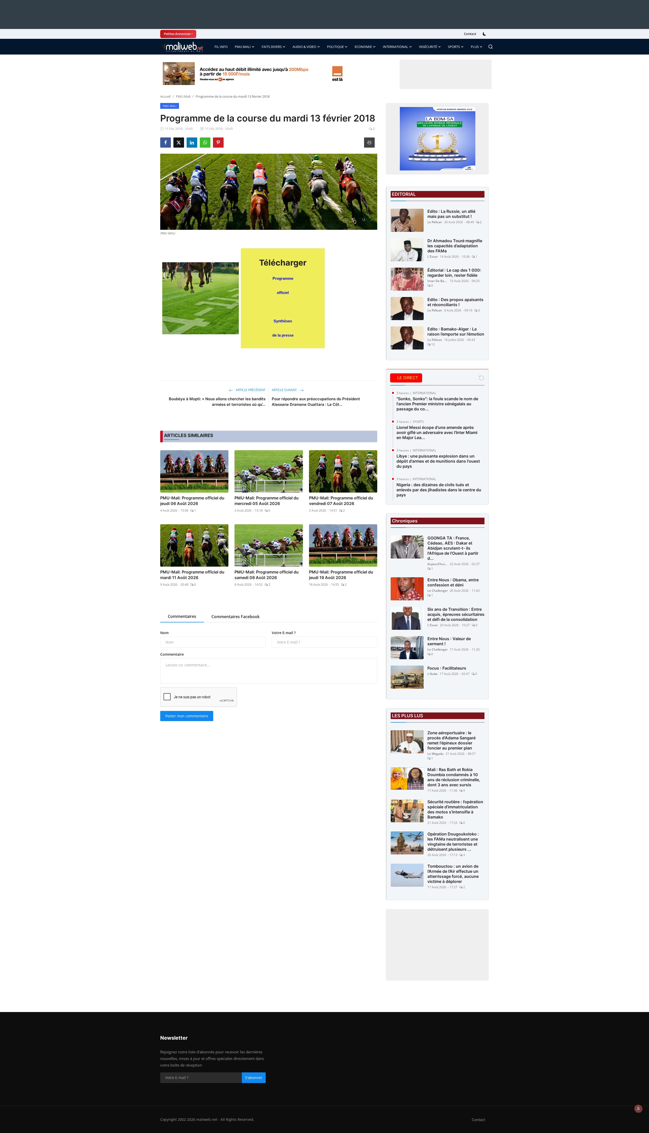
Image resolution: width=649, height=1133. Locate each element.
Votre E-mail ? (284, 632)
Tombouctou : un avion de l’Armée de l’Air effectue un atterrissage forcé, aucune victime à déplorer (453, 874)
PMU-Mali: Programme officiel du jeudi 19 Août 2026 (341, 574)
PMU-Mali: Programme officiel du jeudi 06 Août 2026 (192, 500)
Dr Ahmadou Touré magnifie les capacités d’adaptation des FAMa (454, 245)
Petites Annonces (177, 33)
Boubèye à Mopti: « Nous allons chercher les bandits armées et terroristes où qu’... (217, 401)
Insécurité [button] (428, 46)
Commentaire (172, 654)
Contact (470, 33)
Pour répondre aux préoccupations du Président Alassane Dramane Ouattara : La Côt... (316, 401)
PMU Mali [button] (243, 46)
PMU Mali (183, 96)
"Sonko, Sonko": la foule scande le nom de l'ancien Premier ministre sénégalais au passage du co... (437, 403)
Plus (475, 46)
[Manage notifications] (638, 1109)
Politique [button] (335, 46)
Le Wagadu (435, 754)
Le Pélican (434, 222)
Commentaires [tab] (182, 616)
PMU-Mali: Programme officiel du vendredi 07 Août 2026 (341, 500)
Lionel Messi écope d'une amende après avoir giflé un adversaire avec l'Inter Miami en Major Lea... (436, 432)
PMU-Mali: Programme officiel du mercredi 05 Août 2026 (267, 500)
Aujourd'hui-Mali (437, 564)
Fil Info (221, 46)
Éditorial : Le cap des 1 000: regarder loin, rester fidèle (454, 273)
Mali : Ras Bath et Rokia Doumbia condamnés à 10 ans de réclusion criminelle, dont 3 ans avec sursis (453, 777)
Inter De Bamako (437, 281)
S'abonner (253, 1077)
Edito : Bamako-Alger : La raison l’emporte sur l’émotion (455, 331)
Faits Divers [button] (272, 46)
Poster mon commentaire (186, 715)
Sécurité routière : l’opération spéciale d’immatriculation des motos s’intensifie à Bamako (455, 809)
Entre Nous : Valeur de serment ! (449, 641)
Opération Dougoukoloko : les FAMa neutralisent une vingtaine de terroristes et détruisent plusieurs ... (453, 841)
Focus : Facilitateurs (446, 668)
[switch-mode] (485, 34)
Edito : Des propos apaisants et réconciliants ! (455, 302)
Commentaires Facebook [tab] (235, 616)
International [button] (395, 46)
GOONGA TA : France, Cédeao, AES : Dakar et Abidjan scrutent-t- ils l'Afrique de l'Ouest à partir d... (452, 548)
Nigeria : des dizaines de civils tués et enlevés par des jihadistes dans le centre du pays (438, 489)
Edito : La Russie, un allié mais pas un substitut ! (451, 214)
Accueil (165, 96)
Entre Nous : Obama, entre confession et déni (453, 582)
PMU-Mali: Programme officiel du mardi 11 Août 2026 (192, 574)
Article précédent (250, 390)
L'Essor (432, 256)
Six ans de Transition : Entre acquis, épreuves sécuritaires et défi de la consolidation (455, 614)
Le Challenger (437, 590)
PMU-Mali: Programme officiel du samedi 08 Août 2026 (267, 574)
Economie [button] (363, 46)
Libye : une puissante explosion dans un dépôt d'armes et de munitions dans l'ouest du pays (438, 461)
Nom (164, 632)
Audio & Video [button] (304, 46)
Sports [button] (454, 46)
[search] (490, 46)
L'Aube (432, 674)
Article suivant (285, 390)
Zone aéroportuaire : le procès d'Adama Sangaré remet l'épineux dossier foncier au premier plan (451, 740)
